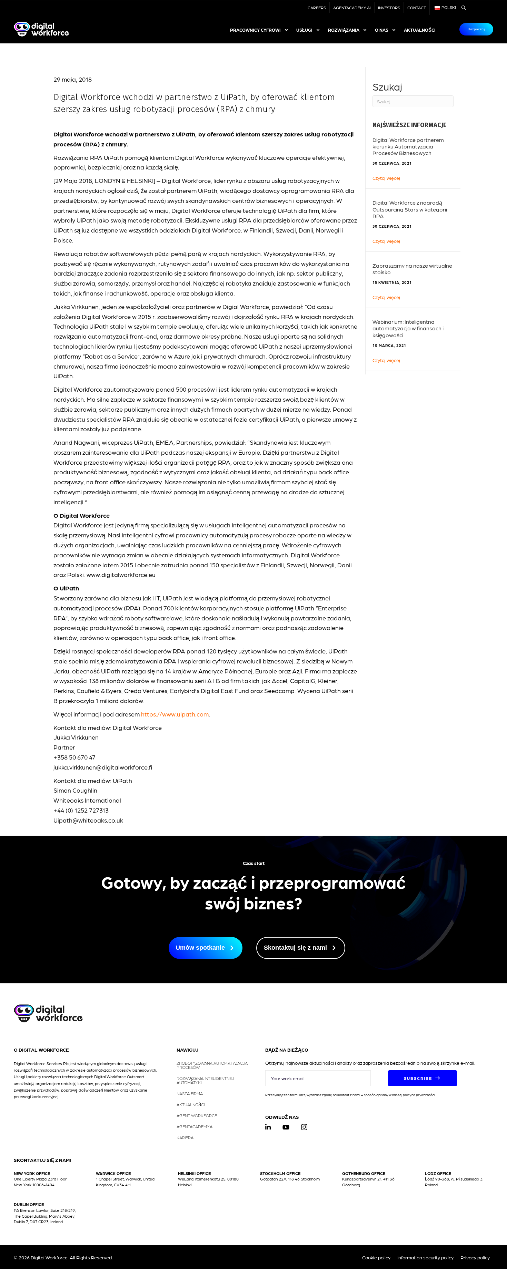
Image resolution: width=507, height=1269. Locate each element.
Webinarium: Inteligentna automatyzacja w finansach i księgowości (408, 328)
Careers (317, 7)
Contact (416, 7)
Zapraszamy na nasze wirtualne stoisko (412, 269)
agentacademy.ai (352, 7)
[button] (422, 1078)
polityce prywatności (419, 1094)
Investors (389, 7)
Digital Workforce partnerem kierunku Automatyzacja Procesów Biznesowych (408, 146)
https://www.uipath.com (175, 714)
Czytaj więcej (386, 177)
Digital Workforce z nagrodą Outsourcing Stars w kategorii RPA (409, 209)
